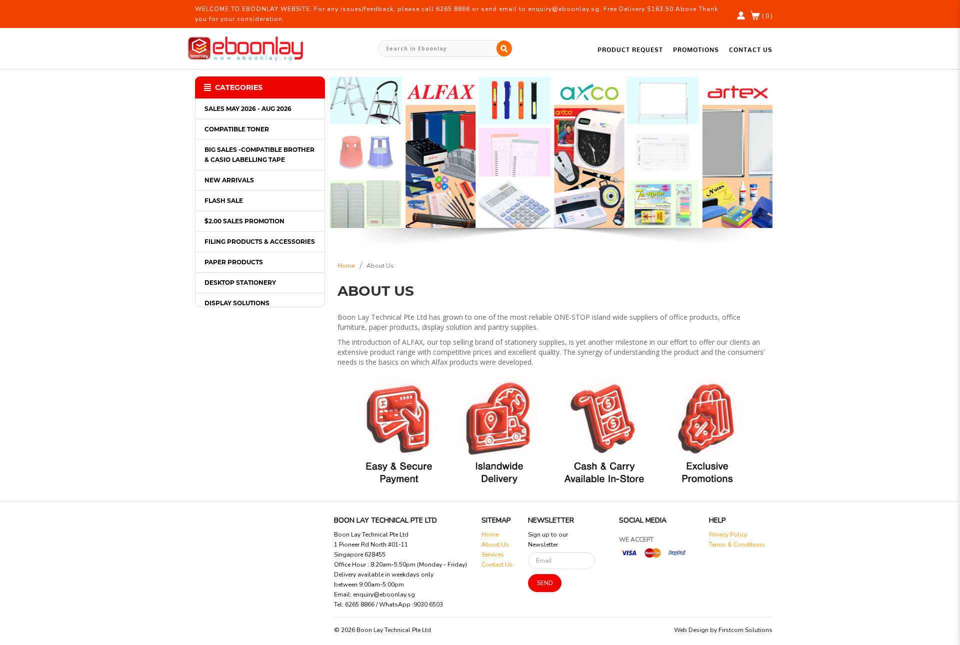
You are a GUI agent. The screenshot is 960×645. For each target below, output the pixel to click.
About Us (380, 266)
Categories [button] (238, 87)
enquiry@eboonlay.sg (384, 595)
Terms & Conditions (737, 545)
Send (545, 583)
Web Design (691, 630)
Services (493, 555)
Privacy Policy (728, 535)
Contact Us (497, 565)
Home (346, 266)
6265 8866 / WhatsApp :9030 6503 (394, 605)
